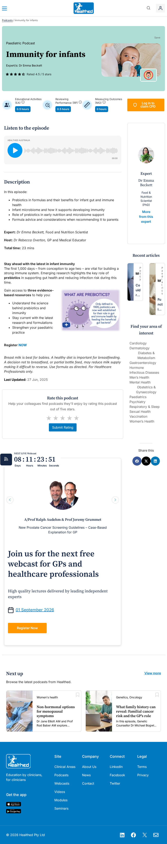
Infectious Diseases (144, 372)
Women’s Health (142, 421)
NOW (23, 345)
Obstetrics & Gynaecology (146, 389)
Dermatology (139, 348)
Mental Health (140, 382)
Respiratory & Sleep (145, 407)
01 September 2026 (35, 609)
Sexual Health (140, 411)
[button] (148, 8)
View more (152, 673)
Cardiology (138, 343)
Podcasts (7, 20)
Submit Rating (62, 427)
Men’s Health (139, 377)
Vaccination (138, 416)
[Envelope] (156, 835)
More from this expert (146, 217)
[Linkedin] (122, 835)
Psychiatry (137, 402)
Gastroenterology (143, 363)
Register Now (27, 628)
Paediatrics (138, 397)
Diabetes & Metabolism (146, 355)
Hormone (137, 368)
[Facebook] (133, 835)
